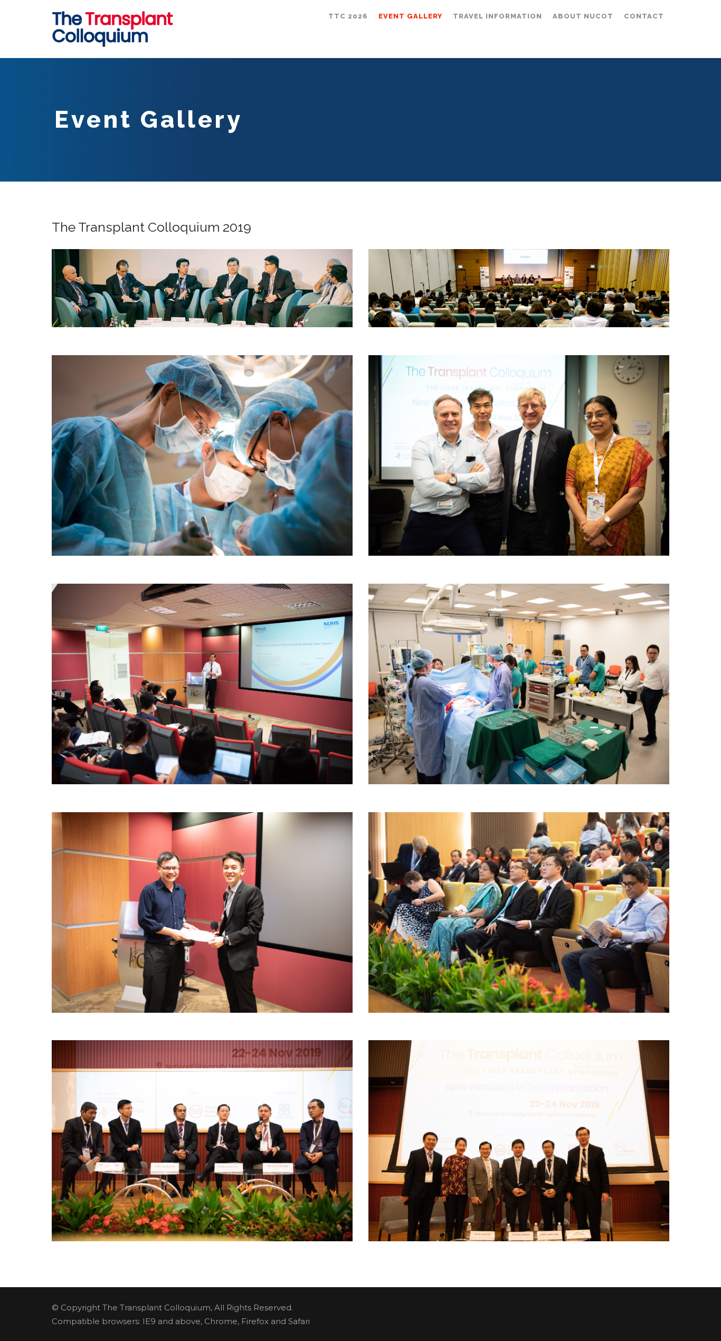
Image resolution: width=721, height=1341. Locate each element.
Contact (644, 16)
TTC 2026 (348, 16)
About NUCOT (583, 16)
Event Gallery (410, 16)
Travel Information (497, 16)
